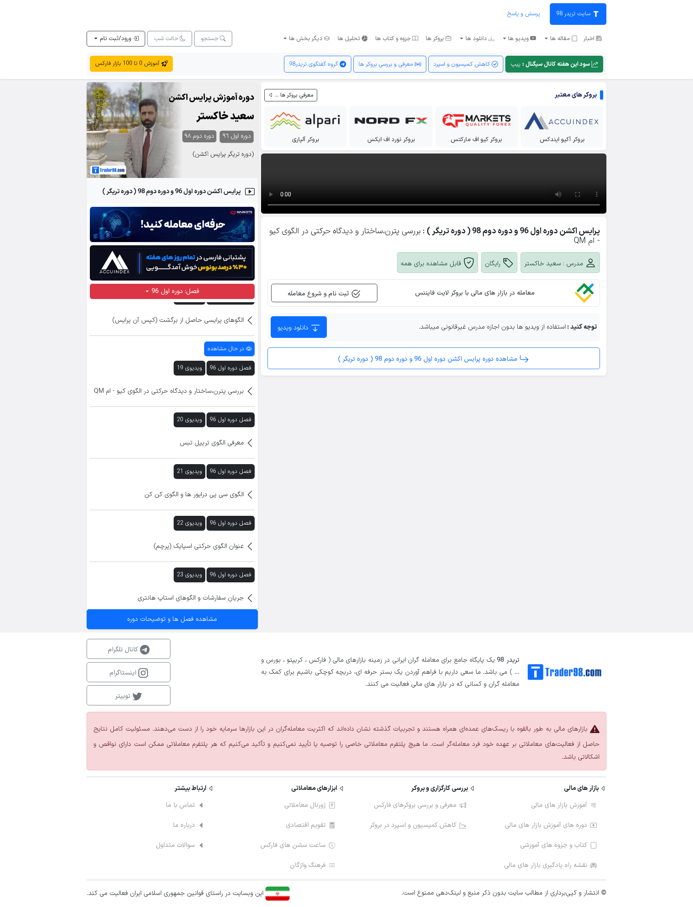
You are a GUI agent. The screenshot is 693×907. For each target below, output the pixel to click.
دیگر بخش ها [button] (306, 38)
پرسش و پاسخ (523, 14)
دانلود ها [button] (476, 38)
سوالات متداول (175, 845)
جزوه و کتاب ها (393, 38)
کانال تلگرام (124, 649)
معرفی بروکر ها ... (294, 95)
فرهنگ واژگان (308, 865)
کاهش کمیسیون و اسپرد (463, 64)
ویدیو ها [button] (518, 38)
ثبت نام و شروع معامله (319, 294)
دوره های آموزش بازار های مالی (546, 825)
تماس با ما (180, 805)
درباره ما (184, 825)
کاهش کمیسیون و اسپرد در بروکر (413, 825)
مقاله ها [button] (560, 38)
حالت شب (167, 38)
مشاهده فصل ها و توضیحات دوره (172, 619)
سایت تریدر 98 (574, 14)
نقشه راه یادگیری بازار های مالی (545, 865)
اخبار (590, 38)
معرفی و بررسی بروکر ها (387, 64)
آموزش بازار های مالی (559, 805)
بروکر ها (436, 38)
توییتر (123, 696)
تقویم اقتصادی (306, 825)
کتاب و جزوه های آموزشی (553, 845)
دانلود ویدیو (294, 328)
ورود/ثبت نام (115, 38)
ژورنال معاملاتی (305, 805)
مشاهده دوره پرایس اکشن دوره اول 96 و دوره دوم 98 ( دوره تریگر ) (428, 359)
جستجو (210, 38)
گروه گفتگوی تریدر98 (314, 64)
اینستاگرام (123, 673)
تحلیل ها (350, 38)
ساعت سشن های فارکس (293, 845)
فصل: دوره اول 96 (174, 291)
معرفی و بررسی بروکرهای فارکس (415, 805)
